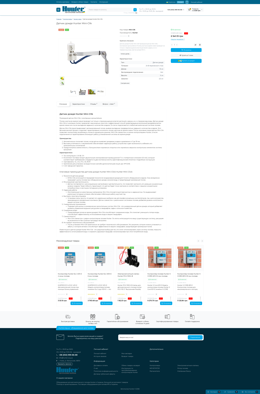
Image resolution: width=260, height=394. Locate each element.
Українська (171, 2)
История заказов (100, 356)
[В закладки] (68, 268)
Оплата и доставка (62, 2)
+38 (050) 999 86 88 (174, 10)
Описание (63, 104)
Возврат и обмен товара (80, 2)
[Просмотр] (68, 252)
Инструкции (103, 2)
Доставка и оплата (101, 365)
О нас (96, 368)
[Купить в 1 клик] (68, 257)
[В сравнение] (68, 263)
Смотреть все (125, 83)
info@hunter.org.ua (65, 358)
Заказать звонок (64, 364)
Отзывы (93, 104)
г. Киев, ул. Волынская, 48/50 (69, 361)
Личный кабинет (196, 2)
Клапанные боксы (184, 371)
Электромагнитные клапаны (188, 365)
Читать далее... (125, 54)
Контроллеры (155, 365)
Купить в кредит (188, 61)
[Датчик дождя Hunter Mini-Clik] (87, 57)
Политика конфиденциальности (106, 371)
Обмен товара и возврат (130, 365)
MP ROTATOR (155, 368)
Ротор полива (182, 368)
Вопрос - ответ (109, 104)
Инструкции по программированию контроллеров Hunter (129, 370)
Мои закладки (126, 353)
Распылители (155, 371)
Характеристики (78, 104)
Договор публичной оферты (104, 374)
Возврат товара (127, 356)
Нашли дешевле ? (178, 39)
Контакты (94, 2)
